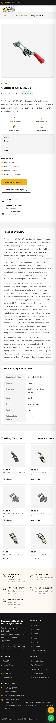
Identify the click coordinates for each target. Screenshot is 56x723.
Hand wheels (36, 646)
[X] (8, 646)
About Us (6, 661)
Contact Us (7, 678)
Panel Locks (36, 629)
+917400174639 (13, 3)
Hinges (34, 638)
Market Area (8, 665)
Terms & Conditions (39, 669)
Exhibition (7, 673)
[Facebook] (3, 646)
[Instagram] (24, 646)
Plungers (34, 625)
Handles (34, 642)
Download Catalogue (14, 190)
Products (14, 16)
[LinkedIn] (14, 646)
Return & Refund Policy (40, 678)
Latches (34, 634)
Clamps (24, 16)
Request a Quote (13, 182)
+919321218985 (11, 691)
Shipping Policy (37, 673)
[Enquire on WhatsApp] (51, 718)
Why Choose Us (37, 665)
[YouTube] (19, 646)
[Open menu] (52, 9)
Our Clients (7, 669)
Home (5, 16)
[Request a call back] (51, 710)
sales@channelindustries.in (15, 695)
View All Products (44, 438)
